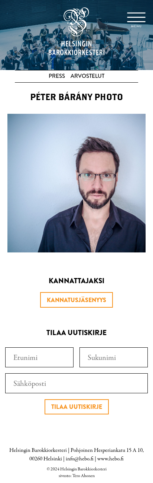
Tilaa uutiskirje (76, 407)
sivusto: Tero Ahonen (77, 476)
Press (57, 76)
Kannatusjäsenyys (76, 300)
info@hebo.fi (80, 459)
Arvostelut (87, 76)
